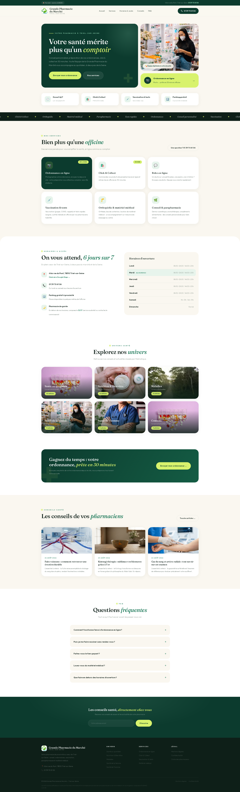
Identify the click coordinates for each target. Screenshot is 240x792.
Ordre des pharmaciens (180, 759)
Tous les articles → (187, 518)
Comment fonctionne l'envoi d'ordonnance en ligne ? (98, 630)
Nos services (93, 75)
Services (112, 11)
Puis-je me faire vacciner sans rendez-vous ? (94, 642)
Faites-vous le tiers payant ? (87, 653)
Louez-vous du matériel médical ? (89, 665)
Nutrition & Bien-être (114, 755)
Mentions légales (177, 751)
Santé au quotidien (114, 751)
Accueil (102, 11)
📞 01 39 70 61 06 (48, 770)
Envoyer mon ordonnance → (173, 466)
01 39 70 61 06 (193, 3)
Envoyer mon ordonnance (65, 75)
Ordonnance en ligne (146, 751)
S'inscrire (144, 723)
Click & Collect (144, 755)
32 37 (80, 310)
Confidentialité (176, 755)
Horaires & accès (126, 11)
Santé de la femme (114, 763)
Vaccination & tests (146, 759)
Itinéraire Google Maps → (59, 277)
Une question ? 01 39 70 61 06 (183, 148)
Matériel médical (145, 763)
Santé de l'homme (113, 767)
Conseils (140, 11)
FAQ (150, 11)
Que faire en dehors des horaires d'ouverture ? (95, 677)
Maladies (110, 759)
